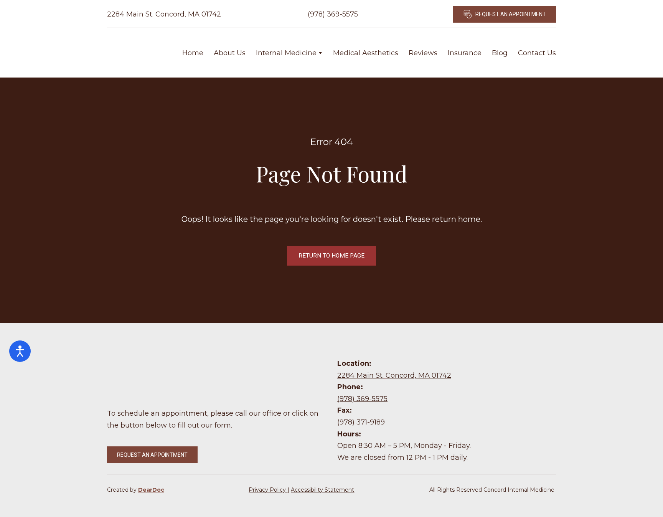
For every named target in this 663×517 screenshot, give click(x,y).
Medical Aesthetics (365, 53)
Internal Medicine (286, 53)
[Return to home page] (135, 53)
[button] (504, 14)
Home (192, 53)
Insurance (465, 53)
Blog (500, 53)
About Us (230, 53)
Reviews (423, 53)
